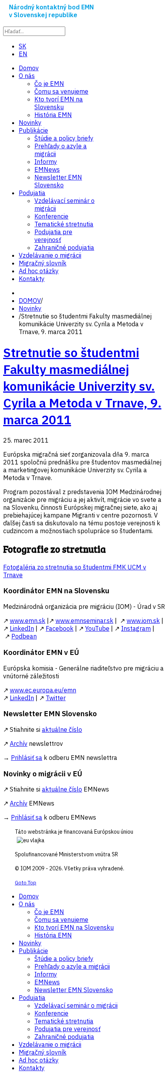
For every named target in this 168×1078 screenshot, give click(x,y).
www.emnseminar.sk (84, 620)
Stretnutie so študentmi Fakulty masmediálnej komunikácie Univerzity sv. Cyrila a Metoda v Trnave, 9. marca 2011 (82, 386)
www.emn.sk (27, 620)
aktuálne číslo (62, 729)
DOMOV (30, 300)
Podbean (24, 636)
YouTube (97, 628)
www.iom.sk (143, 620)
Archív (18, 743)
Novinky (30, 308)
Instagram (136, 628)
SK (22, 46)
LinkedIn (22, 628)
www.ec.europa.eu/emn (43, 690)
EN (23, 54)
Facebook (59, 628)
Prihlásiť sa (26, 757)
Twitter (56, 698)
